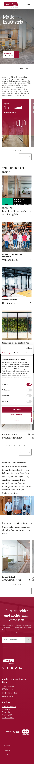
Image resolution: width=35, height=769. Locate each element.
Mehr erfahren (9, 112)
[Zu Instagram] (3, 668)
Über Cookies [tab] (27, 353)
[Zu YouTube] (12, 668)
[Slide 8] (24, 445)
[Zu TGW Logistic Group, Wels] (29, 53)
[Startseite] (10, 4)
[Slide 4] (20, 150)
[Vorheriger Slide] (21, 68)
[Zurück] (22, 157)
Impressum (7, 750)
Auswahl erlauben (17, 414)
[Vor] (28, 157)
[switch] (29, 390)
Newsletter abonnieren (28, 640)
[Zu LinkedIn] (20, 668)
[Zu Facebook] (7, 668)
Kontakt (6, 754)
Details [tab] (16, 353)
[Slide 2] (15, 150)
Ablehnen (17, 420)
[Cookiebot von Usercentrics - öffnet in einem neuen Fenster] (24, 348)
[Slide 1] (6, 445)
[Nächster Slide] (26, 68)
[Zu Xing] (16, 668)
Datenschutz (8, 745)
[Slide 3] (11, 445)
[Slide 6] (19, 445)
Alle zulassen (17, 409)
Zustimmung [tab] (6, 353)
